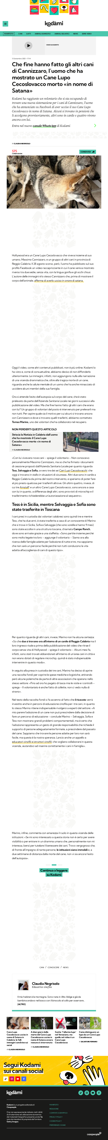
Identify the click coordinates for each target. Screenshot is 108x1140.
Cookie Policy (56, 1121)
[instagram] (86, 1092)
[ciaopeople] (94, 1134)
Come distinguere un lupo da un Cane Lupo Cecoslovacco (89, 1035)
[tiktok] (80, 1092)
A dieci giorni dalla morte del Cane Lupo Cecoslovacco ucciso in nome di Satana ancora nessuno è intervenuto (42, 1037)
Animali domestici (43, 34)
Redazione (54, 1109)
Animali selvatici (62, 34)
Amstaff (24, 487)
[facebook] (99, 1092)
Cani (20, 34)
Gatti (28, 34)
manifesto (54, 1105)
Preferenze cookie (58, 1125)
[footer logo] (25, 1093)
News (75, 34)
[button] (5, 1079)
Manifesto (8, 34)
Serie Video (87, 34)
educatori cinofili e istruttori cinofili (32, 741)
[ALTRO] (21, 1004)
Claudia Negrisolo (45, 983)
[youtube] (92, 1092)
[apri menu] (5, 24)
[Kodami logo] (54, 24)
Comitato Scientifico (58, 1113)
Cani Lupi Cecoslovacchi (73, 470)
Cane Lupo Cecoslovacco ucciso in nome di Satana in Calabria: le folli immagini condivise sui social (17, 1038)
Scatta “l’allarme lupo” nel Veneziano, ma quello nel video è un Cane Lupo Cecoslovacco (65, 1037)
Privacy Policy (56, 1117)
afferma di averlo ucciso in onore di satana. (59, 280)
